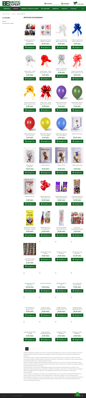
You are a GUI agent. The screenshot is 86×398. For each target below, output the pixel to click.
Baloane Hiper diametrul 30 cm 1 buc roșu (29, 134)
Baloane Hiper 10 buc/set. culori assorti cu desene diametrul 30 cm (30, 228)
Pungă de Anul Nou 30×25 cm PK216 (30, 332)
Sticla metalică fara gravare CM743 (29, 308)
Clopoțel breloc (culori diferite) (45, 252)
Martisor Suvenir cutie (77, 134)
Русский (73, 8)
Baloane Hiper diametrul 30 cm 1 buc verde (77, 103)
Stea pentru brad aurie (45, 283)
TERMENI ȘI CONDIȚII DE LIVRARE (29, 8)
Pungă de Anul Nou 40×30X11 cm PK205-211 (45, 308)
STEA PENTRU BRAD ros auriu (61, 284)
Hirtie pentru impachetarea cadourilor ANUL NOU (77, 228)
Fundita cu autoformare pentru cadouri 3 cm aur (30, 103)
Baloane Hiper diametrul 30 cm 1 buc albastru (61, 134)
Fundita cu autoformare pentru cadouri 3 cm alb (61, 40)
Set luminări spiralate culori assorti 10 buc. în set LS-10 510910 (61, 228)
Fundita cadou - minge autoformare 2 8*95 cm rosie (45, 103)
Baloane (4, 21)
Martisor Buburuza (45, 165)
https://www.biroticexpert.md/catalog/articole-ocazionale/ (43, 375)
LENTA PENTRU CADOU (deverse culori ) (30, 259)
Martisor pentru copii (77, 165)
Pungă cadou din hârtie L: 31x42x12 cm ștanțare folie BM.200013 (45, 40)
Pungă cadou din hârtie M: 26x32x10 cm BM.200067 (29, 40)
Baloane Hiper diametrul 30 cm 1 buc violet (61, 103)
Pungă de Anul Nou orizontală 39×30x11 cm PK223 (77, 308)
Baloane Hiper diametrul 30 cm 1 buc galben (45, 134)
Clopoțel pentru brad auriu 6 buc (61, 252)
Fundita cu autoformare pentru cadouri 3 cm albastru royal (77, 40)
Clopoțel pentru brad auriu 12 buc (30, 284)
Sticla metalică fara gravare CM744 (77, 284)
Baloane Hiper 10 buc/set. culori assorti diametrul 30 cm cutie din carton (61, 197)
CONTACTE (64, 8)
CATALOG (15, 8)
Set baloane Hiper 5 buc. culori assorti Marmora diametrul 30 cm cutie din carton (77, 197)
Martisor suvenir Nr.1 (29, 196)
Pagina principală (6, 13)
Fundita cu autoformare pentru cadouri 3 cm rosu (77, 72)
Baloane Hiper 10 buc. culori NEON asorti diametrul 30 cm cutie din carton (45, 228)
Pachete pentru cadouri (8, 23)
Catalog (13, 13)
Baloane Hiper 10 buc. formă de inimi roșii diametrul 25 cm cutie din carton (45, 197)
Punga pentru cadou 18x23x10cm (77, 332)
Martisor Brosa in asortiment (30, 166)
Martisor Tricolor (61, 165)
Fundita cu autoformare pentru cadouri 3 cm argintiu (61, 69)
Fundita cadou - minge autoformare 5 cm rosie (45, 72)
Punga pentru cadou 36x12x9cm (61, 332)
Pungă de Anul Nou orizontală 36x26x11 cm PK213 (45, 332)
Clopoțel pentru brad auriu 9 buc (77, 252)
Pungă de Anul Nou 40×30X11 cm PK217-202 (61, 308)
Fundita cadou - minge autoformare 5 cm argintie (29, 72)
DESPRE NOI (55, 8)
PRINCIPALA (7, 8)
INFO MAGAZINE (45, 8)
